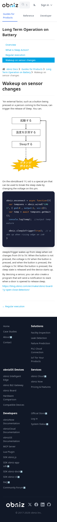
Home (6, 326)
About (7, 337)
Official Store (39, 413)
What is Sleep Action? (17, 49)
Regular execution (15, 54)
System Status (39, 423)
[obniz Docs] (10, 5)
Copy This (46, 195)
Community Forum (14, 487)
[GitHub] (49, 504)
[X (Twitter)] (30, 504)
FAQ (6, 482)
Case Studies (10, 331)
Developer (45, 15)
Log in (34, 418)
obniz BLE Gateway (13, 385)
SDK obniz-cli (11, 476)
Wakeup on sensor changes (20, 60)
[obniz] (15, 504)
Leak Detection (39, 337)
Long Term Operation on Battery (26, 71)
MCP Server (9, 446)
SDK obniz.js (9, 457)
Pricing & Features (41, 386)
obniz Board (9, 390)
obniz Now (37, 381)
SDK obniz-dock (12, 471)
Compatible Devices (13, 404)
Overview (11, 44)
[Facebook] (36, 504)
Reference (28, 15)
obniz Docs (12, 69)
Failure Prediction (40, 343)
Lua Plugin (9, 451)
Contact (7, 342)
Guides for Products (8, 15)
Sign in (45, 5)
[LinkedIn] (42, 504)
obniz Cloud (38, 376)
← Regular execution (13, 306)
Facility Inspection (40, 332)
